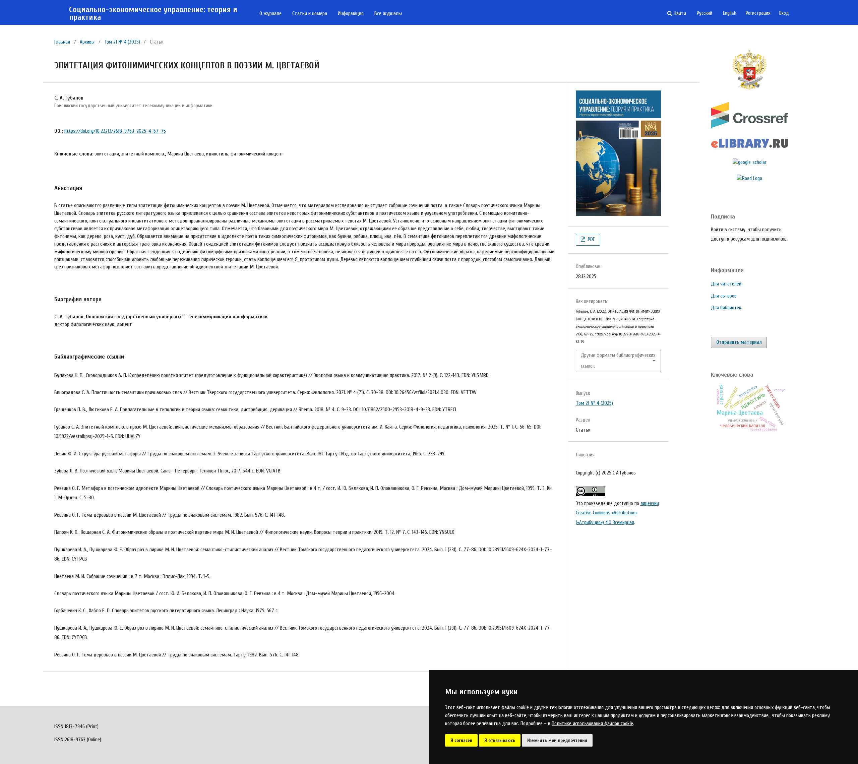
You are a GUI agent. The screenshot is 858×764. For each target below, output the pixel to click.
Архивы (87, 42)
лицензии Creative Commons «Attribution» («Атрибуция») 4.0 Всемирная (617, 513)
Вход (784, 13)
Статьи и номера (309, 13)
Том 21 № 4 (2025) (122, 42)
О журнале (270, 13)
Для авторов (724, 296)
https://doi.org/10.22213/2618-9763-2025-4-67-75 (115, 131)
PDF (591, 239)
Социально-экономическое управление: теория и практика (153, 13)
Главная (62, 42)
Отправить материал (739, 342)
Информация (351, 13)
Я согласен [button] (461, 740)
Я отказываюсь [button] (499, 740)
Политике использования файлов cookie (592, 723)
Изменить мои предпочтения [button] (557, 740)
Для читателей (726, 284)
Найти (679, 13)
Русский (704, 13)
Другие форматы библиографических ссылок (618, 361)
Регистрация (758, 13)
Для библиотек (726, 308)
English (729, 13)
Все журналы (388, 13)
